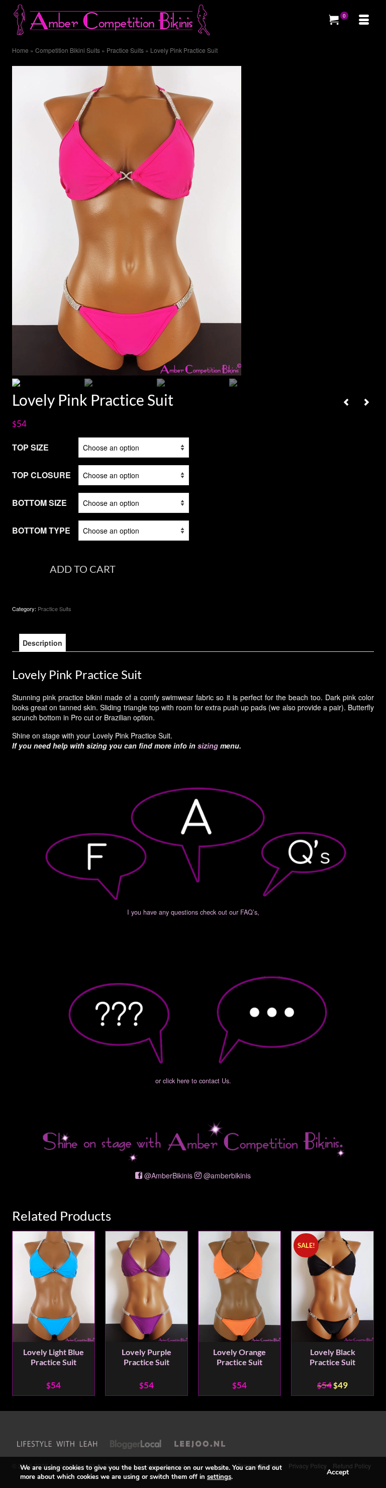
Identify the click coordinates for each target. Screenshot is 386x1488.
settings (219, 1476)
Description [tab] (42, 643)
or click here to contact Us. (193, 1080)
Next (365, 1313)
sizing (208, 745)
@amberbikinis (227, 1175)
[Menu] (363, 20)
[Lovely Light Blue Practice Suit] (366, 401)
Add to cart (83, 569)
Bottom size (39, 502)
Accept (338, 1472)
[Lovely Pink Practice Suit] (126, 219)
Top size (30, 447)
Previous (21, 1313)
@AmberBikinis (168, 1175)
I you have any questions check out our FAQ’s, (193, 912)
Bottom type (41, 530)
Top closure (41, 475)
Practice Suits (54, 609)
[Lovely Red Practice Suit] (346, 401)
